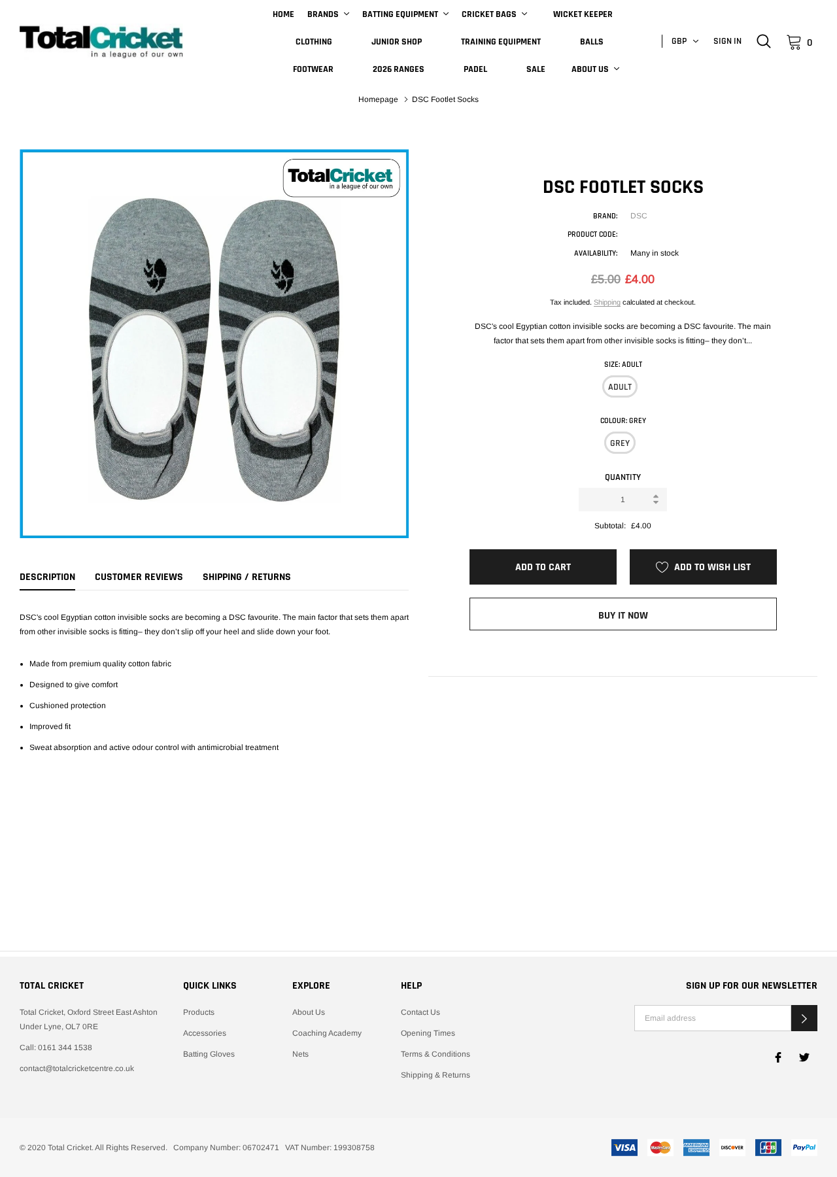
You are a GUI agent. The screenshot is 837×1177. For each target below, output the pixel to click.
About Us (590, 69)
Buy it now (623, 616)
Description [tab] (47, 577)
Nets (300, 1054)
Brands (323, 14)
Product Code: (592, 234)
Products (198, 1012)
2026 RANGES (398, 69)
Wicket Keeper (583, 14)
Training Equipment (501, 42)
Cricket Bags (489, 14)
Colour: (623, 421)
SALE (535, 69)
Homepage (378, 99)
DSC (638, 215)
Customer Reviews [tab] (139, 577)
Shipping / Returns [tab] (247, 577)
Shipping (607, 302)
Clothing (314, 42)
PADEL (475, 69)
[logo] (101, 42)
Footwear (313, 69)
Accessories (204, 1033)
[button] (804, 1018)
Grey (620, 443)
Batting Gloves (209, 1054)
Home (283, 14)
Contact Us (420, 1012)
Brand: (605, 216)
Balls (592, 42)
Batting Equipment (400, 14)
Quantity (623, 477)
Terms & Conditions (435, 1054)
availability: (595, 253)
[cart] (794, 41)
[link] (764, 41)
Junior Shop (396, 42)
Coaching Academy (327, 1033)
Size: (623, 364)
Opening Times (428, 1033)
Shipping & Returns (435, 1075)
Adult (620, 387)
